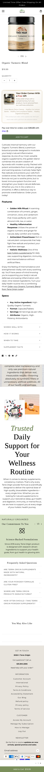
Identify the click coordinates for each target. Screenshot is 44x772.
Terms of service (22, 709)
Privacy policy (22, 705)
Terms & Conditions (22, 690)
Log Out (22, 731)
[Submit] (37, 750)
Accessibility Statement (22, 694)
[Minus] (4, 80)
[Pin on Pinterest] (9, 355)
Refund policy (22, 701)
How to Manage (22, 727)
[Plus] (14, 80)
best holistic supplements (19, 253)
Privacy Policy (22, 686)
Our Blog (22, 698)
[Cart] (41, 11)
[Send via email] (13, 355)
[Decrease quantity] (36, 763)
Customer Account (22, 679)
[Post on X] (6, 355)
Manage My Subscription (22, 724)
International (22, 683)
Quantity (6, 76)
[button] (16, 355)
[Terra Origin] (22, 11)
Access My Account (22, 720)
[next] (26, 56)
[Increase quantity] (40, 763)
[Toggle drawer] (3, 11)
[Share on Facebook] (2, 355)
